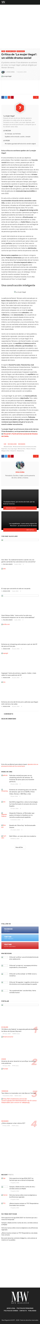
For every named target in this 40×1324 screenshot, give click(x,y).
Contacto (23, 1311)
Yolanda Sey (21, 450)
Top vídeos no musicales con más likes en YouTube (18, 1093)
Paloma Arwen (7, 564)
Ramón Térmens (31, 448)
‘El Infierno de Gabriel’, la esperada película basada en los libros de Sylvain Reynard (19, 1030)
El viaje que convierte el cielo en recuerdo (15, 588)
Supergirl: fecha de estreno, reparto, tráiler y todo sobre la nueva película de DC (18, 674)
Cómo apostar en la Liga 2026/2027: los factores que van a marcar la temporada (21, 1179)
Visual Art (13, 450)
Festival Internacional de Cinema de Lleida (25, 446)
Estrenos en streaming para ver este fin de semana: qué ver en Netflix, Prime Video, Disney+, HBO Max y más (23, 792)
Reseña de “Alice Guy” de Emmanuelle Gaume (22, 826)
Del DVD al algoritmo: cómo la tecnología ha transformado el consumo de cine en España (23, 804)
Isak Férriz (5, 448)
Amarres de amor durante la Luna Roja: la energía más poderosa (18, 1062)
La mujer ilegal (13, 448)
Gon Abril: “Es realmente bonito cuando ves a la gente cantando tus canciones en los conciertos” (18, 561)
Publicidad (32, 1311)
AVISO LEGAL (11, 1308)
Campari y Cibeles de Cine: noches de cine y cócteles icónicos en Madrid (22, 1187)
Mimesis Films (22, 448)
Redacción (6, 591)
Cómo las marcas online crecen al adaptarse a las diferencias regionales (23, 1196)
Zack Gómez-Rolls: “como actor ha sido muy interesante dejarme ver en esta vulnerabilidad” (18, 616)
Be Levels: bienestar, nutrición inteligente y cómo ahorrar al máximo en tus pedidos (19, 1239)
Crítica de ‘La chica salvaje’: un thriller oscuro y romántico (23, 975)
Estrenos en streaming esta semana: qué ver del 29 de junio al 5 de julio (19, 645)
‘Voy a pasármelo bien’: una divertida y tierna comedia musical (22, 991)
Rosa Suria (11, 72)
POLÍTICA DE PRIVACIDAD (25, 1308)
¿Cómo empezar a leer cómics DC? (13, 1123)
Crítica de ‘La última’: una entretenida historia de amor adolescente (23, 958)
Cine (3, 51)
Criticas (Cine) (10, 51)
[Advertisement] (20, 27)
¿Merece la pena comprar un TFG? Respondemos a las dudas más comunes (24, 1204)
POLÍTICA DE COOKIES (11, 1311)
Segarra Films (6, 450)
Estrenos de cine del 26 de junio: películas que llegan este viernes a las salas (19, 703)
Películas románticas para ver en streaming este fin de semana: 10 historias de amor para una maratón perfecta (21, 778)
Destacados (20, 51)
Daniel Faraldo (8, 446)
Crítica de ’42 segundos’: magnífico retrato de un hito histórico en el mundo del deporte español (23, 983)
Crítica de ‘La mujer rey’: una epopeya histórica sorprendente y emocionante (23, 966)
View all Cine (19, 847)
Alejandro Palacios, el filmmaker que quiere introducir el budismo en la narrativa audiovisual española (21, 815)
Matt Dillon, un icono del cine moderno (22, 836)
